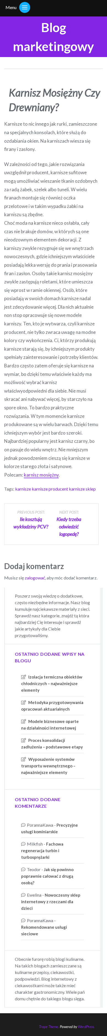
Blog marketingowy (53, 37)
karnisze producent (50, 488)
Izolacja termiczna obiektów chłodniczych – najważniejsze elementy (51, 683)
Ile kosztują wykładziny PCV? (30, 520)
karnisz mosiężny (41, 475)
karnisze (23, 488)
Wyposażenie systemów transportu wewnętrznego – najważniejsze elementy (48, 766)
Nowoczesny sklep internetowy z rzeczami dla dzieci (50, 902)
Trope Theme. (49, 1026)
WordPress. (86, 1026)
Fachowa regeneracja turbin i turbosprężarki (42, 850)
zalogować (35, 577)
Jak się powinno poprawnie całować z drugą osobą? (47, 876)
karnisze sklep (82, 488)
